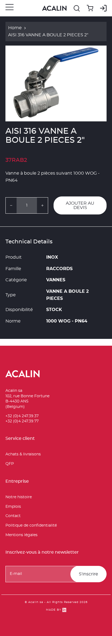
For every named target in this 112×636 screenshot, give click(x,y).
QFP (9, 464)
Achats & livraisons (23, 454)
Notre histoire (18, 497)
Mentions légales (21, 535)
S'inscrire (88, 574)
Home (15, 28)
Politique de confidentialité (31, 525)
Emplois (13, 507)
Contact (13, 516)
